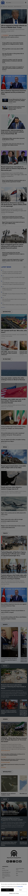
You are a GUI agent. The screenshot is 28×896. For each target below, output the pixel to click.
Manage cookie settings (14, 893)
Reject (20, 889)
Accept (7, 889)
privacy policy (20, 886)
